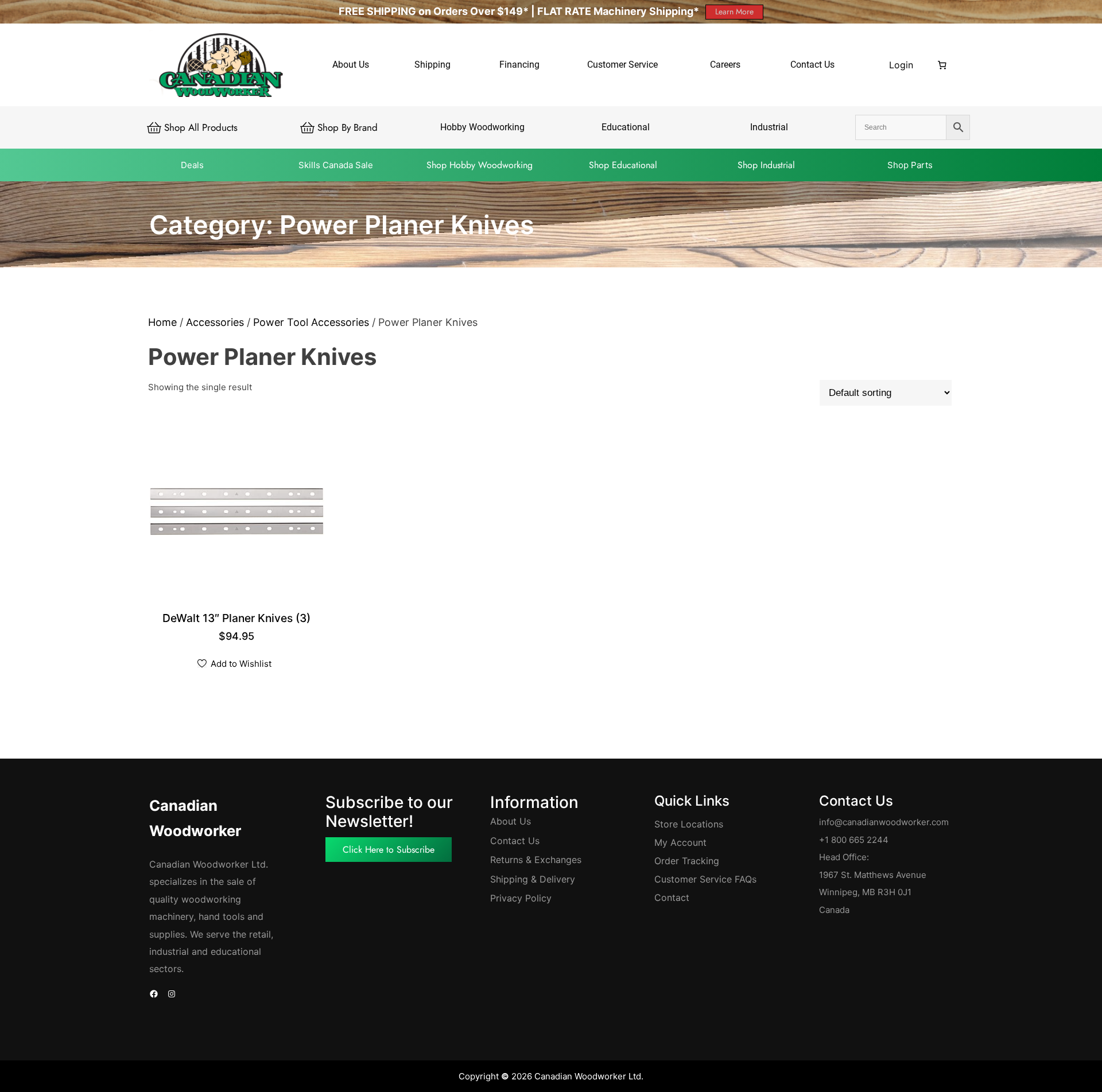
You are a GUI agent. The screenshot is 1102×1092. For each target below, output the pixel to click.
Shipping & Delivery (532, 879)
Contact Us (515, 840)
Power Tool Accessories (311, 322)
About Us (510, 821)
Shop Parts (910, 165)
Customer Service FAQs (705, 879)
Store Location (686, 824)
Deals (192, 165)
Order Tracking (686, 860)
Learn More (734, 11)
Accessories (215, 322)
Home (162, 322)
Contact (671, 897)
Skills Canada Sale (335, 165)
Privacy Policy (521, 898)
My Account (680, 842)
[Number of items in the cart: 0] (942, 65)
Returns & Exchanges (535, 859)
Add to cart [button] (238, 618)
